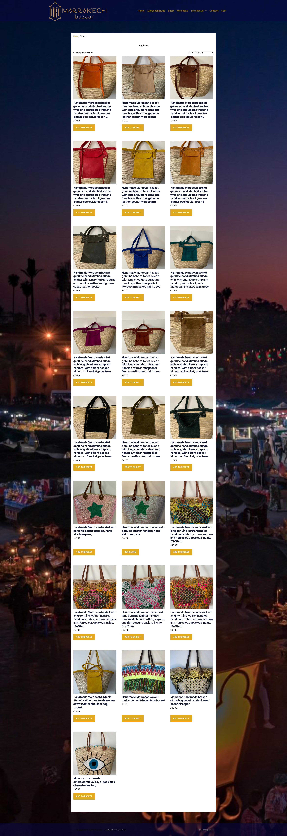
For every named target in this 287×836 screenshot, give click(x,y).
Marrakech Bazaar (93, 829)
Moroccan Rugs (156, 10)
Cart (223, 10)
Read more (130, 552)
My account (197, 10)
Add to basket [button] (84, 128)
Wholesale (182, 10)
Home (141, 10)
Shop (171, 10)
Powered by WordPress (115, 829)
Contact (213, 10)
